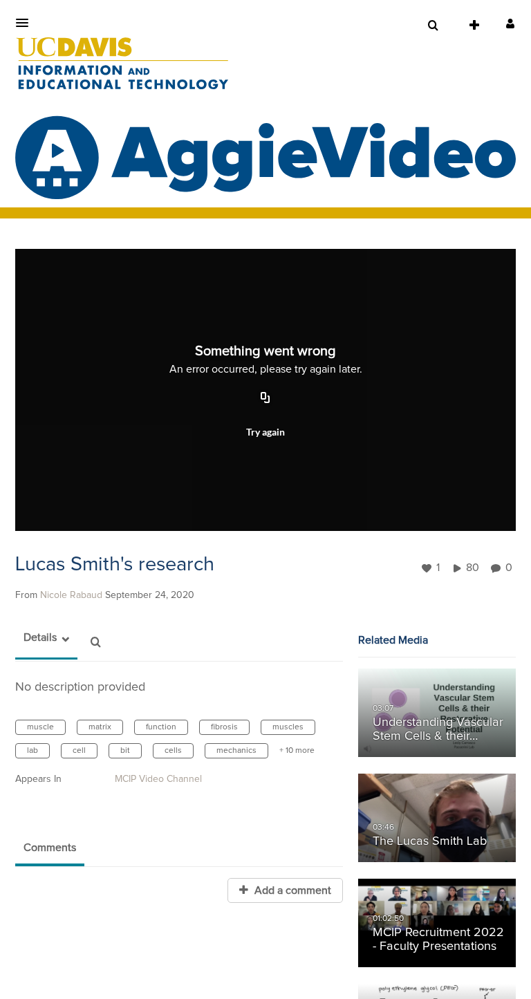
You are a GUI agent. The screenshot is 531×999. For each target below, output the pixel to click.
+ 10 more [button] (297, 751)
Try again (265, 432)
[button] (26, 22)
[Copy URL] (265, 399)
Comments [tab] (50, 847)
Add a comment (291, 890)
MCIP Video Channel (158, 779)
